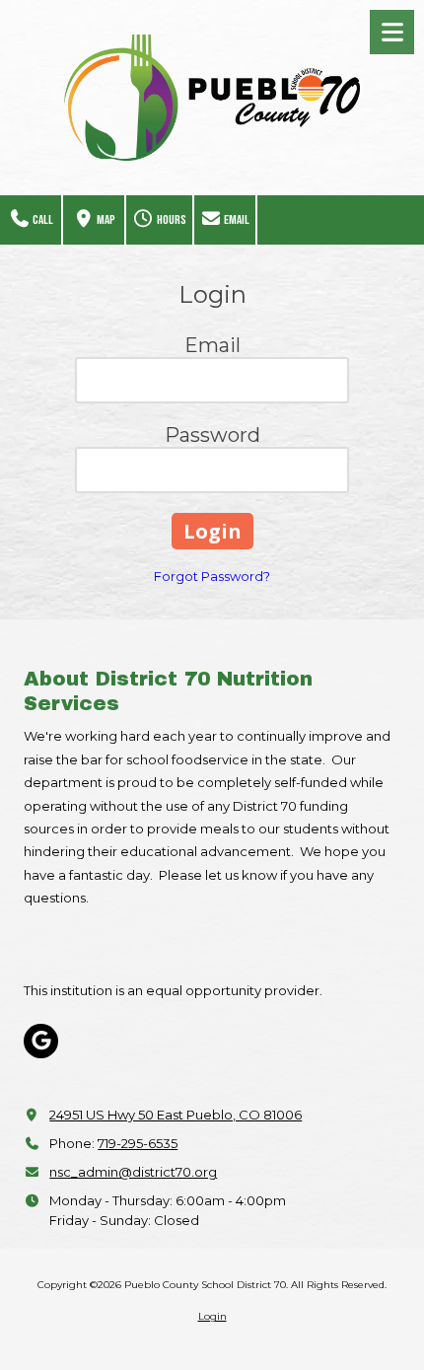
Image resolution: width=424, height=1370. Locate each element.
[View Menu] (392, 32)
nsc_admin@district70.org (133, 1172)
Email (235, 220)
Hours (170, 220)
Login (212, 1316)
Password (212, 435)
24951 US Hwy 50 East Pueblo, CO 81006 (175, 1114)
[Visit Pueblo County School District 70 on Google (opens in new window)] (41, 1041)
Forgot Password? (212, 576)
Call (42, 220)
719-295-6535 (137, 1143)
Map (105, 220)
